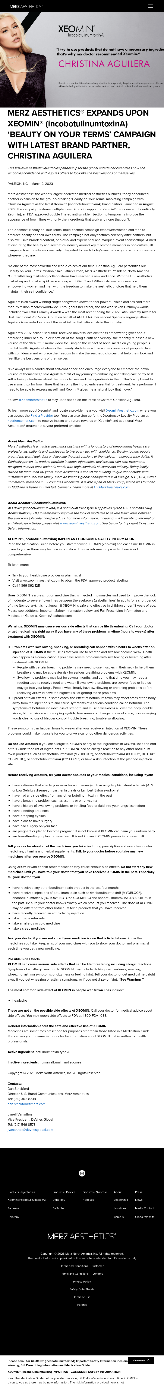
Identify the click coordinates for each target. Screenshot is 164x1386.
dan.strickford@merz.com (26, 1103)
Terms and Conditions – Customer (82, 1266)
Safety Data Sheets (82, 1289)
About (118, 1192)
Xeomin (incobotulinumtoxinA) (26, 1200)
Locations (120, 1208)
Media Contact (144, 1208)
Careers (119, 1217)
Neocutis (88, 1200)
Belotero (13, 1217)
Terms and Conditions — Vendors (82, 1273)
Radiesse (13, 1208)
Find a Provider (42, 415)
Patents (82, 1304)
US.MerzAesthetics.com (111, 487)
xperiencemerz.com (22, 420)
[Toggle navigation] (144, 6)
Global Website (145, 1217)
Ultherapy (59, 1200)
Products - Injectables (21, 1192)
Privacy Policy (82, 1281)
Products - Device (64, 1192)
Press (138, 1192)
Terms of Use (82, 1297)
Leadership (121, 1200)
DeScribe (58, 1208)
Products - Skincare (94, 1192)
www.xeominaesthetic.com (80, 523)
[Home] (26, 6)
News (138, 1200)
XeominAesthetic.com (122, 410)
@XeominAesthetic (33, 399)
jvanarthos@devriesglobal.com (30, 1129)
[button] (141, 1360)
